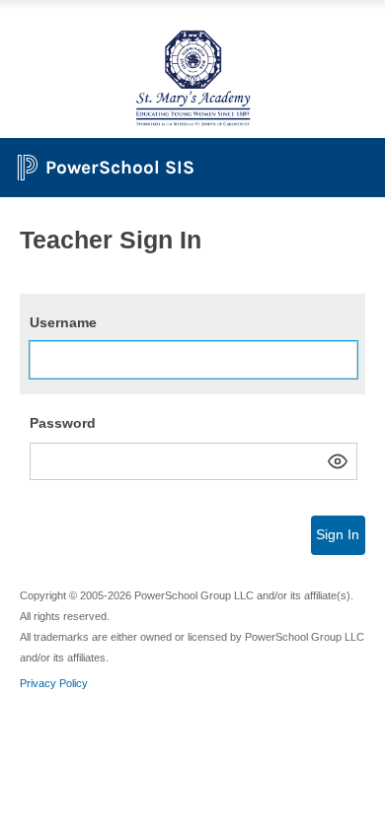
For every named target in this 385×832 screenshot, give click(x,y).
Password (63, 423)
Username (63, 322)
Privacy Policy (54, 683)
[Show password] (337, 461)
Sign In (337, 534)
